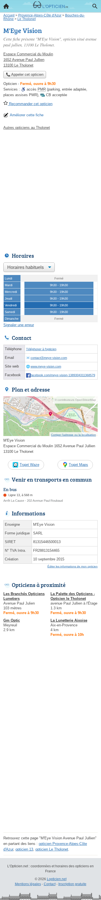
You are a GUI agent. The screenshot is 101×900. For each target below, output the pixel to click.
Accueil (6, 6)
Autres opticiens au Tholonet (26, 127)
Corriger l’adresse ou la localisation (73, 434)
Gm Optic (11, 620)
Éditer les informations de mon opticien (72, 566)
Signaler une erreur (18, 325)
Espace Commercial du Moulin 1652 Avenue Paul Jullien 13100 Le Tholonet (28, 59)
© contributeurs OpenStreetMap (75, 399)
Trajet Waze (29, 465)
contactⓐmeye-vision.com (49, 357)
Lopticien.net (56, 879)
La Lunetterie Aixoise (68, 620)
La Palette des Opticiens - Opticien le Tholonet (72, 596)
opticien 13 (24, 849)
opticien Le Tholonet (51, 849)
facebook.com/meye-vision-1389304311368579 (63, 375)
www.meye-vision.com (46, 366)
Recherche (95, 6)
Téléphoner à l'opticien (41, 349)
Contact (50, 884)
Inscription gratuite (72, 884)
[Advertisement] (50, 189)
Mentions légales (28, 884)
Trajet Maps (78, 465)
